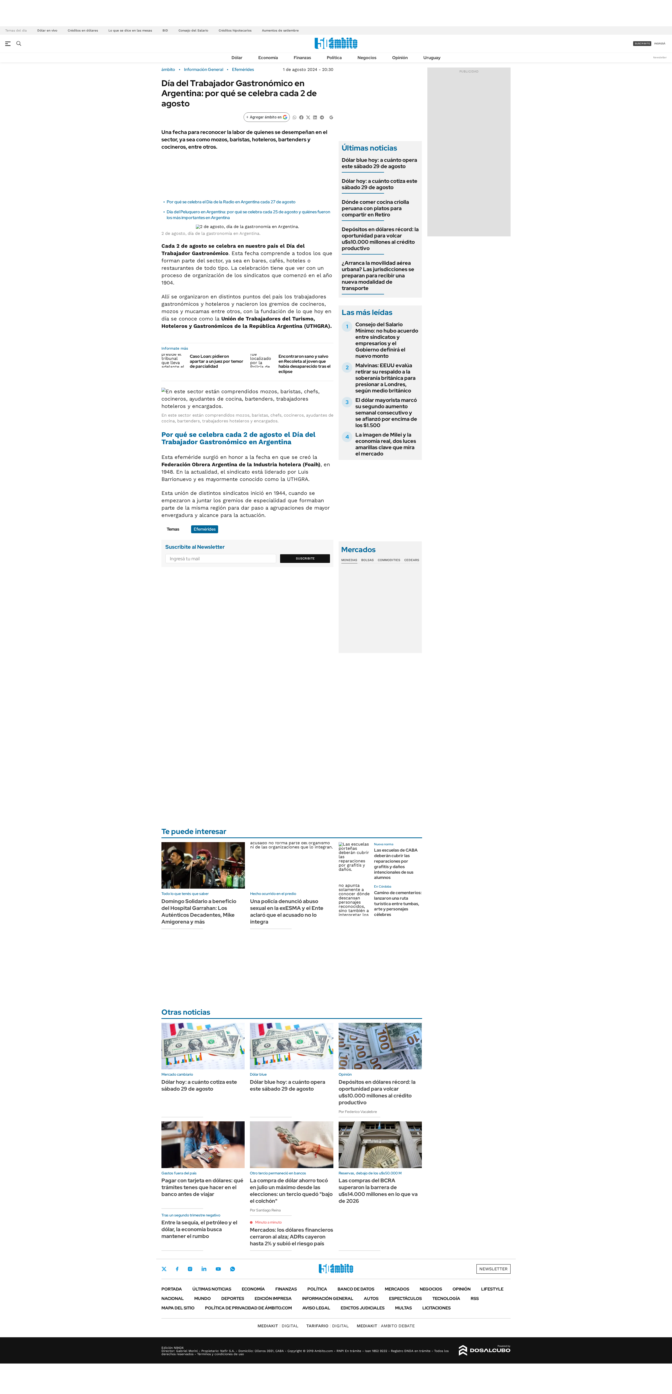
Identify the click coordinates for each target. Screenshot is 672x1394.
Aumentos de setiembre (280, 30)
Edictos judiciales (363, 1308)
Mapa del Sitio (178, 1308)
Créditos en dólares (83, 30)
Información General (203, 70)
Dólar (237, 57)
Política (334, 57)
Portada (171, 1289)
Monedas (349, 560)
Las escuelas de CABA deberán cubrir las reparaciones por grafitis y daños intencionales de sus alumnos (396, 863)
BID (165, 30)
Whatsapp (232, 1269)
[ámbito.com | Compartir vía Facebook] (301, 117)
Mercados (397, 1289)
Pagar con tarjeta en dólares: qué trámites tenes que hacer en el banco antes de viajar (202, 1187)
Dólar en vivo (47, 30)
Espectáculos (405, 1298)
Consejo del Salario (193, 30)
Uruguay (431, 57)
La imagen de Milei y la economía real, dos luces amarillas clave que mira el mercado (385, 444)
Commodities (389, 560)
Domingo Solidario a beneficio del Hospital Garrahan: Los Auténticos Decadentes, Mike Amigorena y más (198, 911)
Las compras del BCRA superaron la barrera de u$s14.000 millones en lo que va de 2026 (378, 1190)
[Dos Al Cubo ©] (485, 1350)
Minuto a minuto (268, 1222)
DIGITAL (278, 1325)
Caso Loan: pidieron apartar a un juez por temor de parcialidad (216, 361)
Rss (475, 1298)
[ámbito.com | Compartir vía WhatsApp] (294, 117)
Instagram (190, 1269)
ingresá (659, 43)
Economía (268, 57)
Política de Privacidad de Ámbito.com (248, 1308)
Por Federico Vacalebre (358, 1111)
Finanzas (302, 57)
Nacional (172, 1298)
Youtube (218, 1269)
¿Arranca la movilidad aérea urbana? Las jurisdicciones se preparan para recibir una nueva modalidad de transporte (378, 276)
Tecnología (446, 1298)
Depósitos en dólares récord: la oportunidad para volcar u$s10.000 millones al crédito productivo (380, 239)
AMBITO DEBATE (386, 1325)
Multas (403, 1308)
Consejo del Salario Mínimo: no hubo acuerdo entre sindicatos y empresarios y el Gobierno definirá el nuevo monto (386, 340)
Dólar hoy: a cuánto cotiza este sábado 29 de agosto (379, 184)
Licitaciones (436, 1308)
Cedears (411, 560)
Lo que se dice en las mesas (130, 30)
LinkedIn (204, 1269)
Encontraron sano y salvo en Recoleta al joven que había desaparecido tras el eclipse (304, 364)
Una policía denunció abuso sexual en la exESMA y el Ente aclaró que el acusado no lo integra (286, 911)
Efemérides (243, 70)
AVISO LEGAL (316, 1308)
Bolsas (367, 560)
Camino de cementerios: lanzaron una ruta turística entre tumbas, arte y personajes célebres (398, 903)
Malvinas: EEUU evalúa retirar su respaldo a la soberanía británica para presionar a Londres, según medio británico (385, 378)
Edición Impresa (273, 1298)
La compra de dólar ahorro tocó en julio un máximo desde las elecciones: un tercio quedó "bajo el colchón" (291, 1190)
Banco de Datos (356, 1289)
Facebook (177, 1269)
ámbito (168, 70)
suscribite (642, 43)
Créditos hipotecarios (235, 30)
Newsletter (660, 57)
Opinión (400, 57)
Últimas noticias (211, 1289)
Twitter (164, 1269)
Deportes (232, 1298)
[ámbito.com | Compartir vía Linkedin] (315, 117)
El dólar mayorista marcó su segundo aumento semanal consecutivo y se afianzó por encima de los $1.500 (386, 413)
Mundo (202, 1298)
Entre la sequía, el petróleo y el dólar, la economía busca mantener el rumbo (199, 1229)
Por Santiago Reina (265, 1210)
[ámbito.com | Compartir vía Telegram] (322, 117)
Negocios (367, 57)
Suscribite (305, 558)
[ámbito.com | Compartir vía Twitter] (308, 117)
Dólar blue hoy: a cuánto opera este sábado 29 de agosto (379, 163)
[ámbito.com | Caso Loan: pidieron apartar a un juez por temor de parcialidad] (173, 360)
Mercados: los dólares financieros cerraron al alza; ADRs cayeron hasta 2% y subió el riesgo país (291, 1236)
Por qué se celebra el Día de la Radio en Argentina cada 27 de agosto (231, 202)
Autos (371, 1298)
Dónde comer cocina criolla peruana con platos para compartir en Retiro (375, 208)
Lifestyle (492, 1289)
